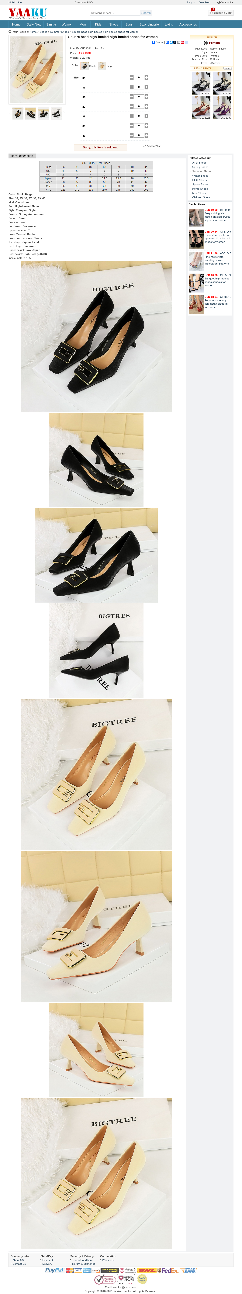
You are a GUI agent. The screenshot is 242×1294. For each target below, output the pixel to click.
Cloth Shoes (199, 180)
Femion (214, 42)
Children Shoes (201, 197)
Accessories (188, 24)
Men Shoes (199, 193)
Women (67, 24)
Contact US (19, 1263)
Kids (98, 24)
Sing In (191, 2)
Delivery (47, 1263)
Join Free (204, 2)
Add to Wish (154, 145)
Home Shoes (200, 188)
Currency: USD (84, 2)
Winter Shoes (200, 175)
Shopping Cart (222, 12)
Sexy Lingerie (149, 24)
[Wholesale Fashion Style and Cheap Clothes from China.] (28, 18)
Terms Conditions (82, 1259)
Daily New (34, 24)
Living (169, 24)
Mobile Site (15, 2)
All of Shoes (199, 162)
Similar (51, 24)
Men (83, 24)
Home (16, 24)
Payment (47, 1259)
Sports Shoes (200, 184)
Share (159, 42)
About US (18, 1259)
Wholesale (108, 1259)
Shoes (113, 24)
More (227, 68)
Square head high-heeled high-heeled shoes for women (105, 31)
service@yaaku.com (125, 1287)
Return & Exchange (83, 1263)
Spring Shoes (200, 166)
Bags (129, 24)
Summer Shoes (59, 31)
